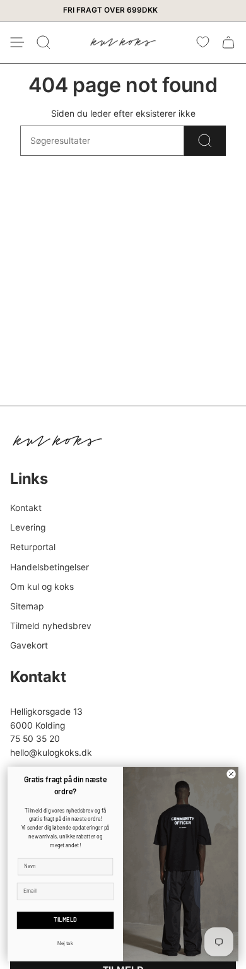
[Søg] (205, 141)
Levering (27, 527)
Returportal (33, 547)
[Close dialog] (231, 773)
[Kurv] (228, 42)
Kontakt (26, 508)
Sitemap (27, 606)
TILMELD (65, 920)
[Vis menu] (16, 42)
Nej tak (65, 943)
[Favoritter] (203, 42)
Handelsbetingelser (49, 567)
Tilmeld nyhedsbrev (50, 626)
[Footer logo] (57, 441)
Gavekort (29, 645)
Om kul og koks (42, 587)
